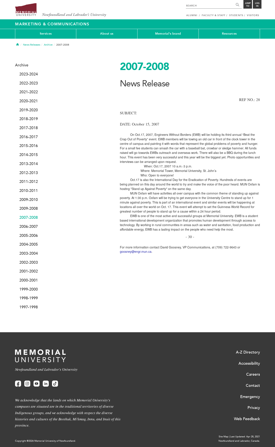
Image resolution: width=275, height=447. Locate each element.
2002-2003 (28, 262)
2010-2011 (28, 190)
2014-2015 (28, 154)
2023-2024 (28, 74)
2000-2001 (28, 280)
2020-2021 (28, 101)
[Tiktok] (55, 384)
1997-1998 (28, 307)
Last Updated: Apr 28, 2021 (245, 436)
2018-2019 (28, 118)
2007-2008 (28, 217)
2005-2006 (28, 235)
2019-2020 (28, 110)
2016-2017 (28, 137)
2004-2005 (28, 244)
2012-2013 (28, 172)
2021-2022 (28, 92)
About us (106, 33)
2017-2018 (28, 128)
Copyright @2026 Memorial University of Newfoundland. (45, 440)
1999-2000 (28, 289)
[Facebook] (18, 384)
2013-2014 (28, 163)
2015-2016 (28, 145)
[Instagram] (27, 384)
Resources (229, 33)
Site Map (223, 436)
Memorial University (60, 10)
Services (46, 33)
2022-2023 (28, 83)
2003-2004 (28, 253)
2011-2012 (28, 181)
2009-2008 (28, 208)
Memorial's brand (168, 33)
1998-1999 (28, 298)
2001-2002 (28, 271)
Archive (48, 44)
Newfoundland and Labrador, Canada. (239, 440)
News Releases (31, 44)
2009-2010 (28, 199)
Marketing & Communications (52, 24)
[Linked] (46, 384)
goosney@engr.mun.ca (135, 251)
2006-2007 (28, 226)
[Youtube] (37, 384)
